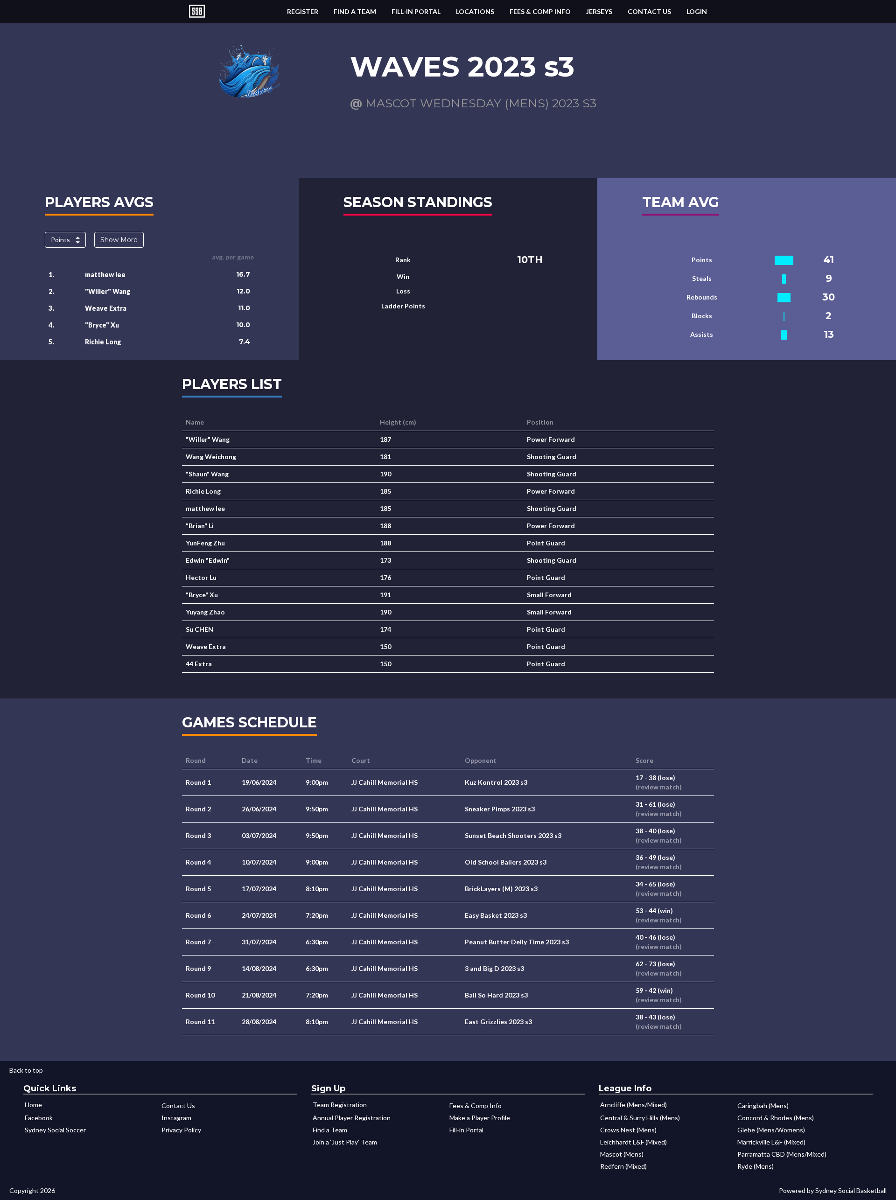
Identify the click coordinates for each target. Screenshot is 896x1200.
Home (33, 1105)
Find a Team (355, 11)
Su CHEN (199, 629)
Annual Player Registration (352, 1118)
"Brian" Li (200, 526)
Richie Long (103, 342)
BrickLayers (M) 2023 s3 (501, 889)
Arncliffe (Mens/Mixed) (633, 1105)
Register (302, 11)
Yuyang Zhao (205, 612)
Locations (475, 11)
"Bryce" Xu (102, 325)
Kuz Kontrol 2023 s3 (496, 782)
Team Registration (340, 1105)
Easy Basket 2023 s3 (496, 915)
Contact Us (649, 11)
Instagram (176, 1118)
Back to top (26, 1070)
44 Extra (199, 664)
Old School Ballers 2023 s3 (505, 862)
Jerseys (599, 11)
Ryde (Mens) (755, 1166)
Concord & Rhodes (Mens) (775, 1118)
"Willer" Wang (108, 291)
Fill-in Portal (416, 11)
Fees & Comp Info (540, 11)
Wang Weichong (211, 456)
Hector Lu (201, 577)
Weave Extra (105, 308)
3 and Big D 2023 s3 (494, 968)
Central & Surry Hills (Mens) (640, 1118)
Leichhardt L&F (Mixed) (633, 1142)
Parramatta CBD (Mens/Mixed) (781, 1154)
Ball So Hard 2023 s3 (496, 995)
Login (696, 11)
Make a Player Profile (479, 1118)
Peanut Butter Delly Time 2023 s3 (517, 942)
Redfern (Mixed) (623, 1166)
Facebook (39, 1118)
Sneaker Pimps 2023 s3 (500, 809)
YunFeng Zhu (205, 543)
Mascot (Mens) (622, 1154)
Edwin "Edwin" (208, 560)
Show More (119, 240)
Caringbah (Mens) (763, 1105)
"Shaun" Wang (207, 474)
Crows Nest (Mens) (628, 1130)
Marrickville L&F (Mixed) (771, 1142)
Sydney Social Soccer (55, 1130)
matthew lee (105, 275)
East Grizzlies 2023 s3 (498, 1022)
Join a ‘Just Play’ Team (345, 1142)
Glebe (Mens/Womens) (771, 1130)
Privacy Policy (181, 1130)
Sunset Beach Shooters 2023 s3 (513, 835)
